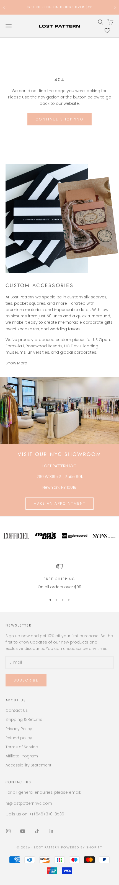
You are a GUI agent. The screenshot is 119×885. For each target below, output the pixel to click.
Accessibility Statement (28, 765)
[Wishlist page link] (107, 30)
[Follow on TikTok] (37, 831)
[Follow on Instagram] (8, 831)
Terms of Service (22, 747)
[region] (59, 576)
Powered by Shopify (81, 847)
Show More (16, 363)
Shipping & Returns (24, 719)
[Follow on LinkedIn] (51, 831)
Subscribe (26, 680)
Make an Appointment (59, 503)
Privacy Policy (19, 729)
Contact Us (17, 710)
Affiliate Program (22, 756)
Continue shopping (59, 119)
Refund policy (19, 738)
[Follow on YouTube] (22, 831)
